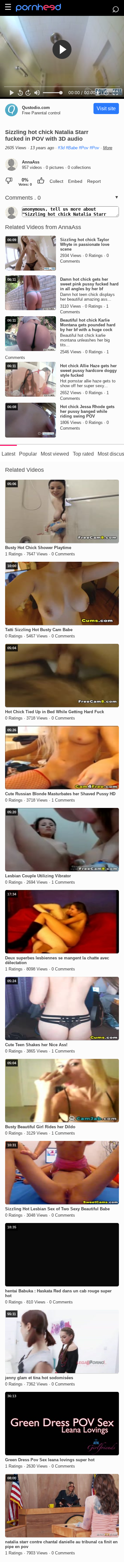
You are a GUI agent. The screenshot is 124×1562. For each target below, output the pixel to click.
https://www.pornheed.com (44, 7)
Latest (8, 454)
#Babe (72, 147)
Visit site (106, 108)
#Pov (83, 147)
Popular (28, 454)
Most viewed (55, 454)
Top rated (83, 454)
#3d (61, 147)
